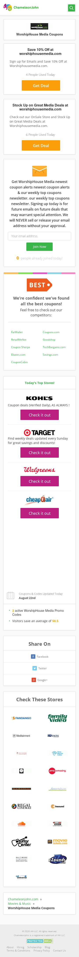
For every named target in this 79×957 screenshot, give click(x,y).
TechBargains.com (54, 347)
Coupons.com (51, 332)
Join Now (39, 246)
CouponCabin (19, 362)
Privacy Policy (42, 950)
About (10, 947)
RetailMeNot (18, 339)
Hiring (20, 947)
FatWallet (17, 332)
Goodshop (49, 339)
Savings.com (50, 354)
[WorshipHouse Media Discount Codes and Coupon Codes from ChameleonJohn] (21, 7)
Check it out (39, 415)
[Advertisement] (39, 552)
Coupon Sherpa (20, 347)
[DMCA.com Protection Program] (39, 940)
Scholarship (34, 947)
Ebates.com (18, 354)
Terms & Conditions (18, 950)
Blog (47, 947)
